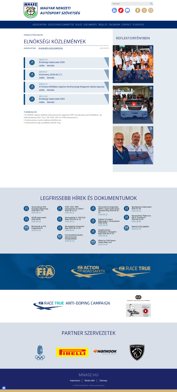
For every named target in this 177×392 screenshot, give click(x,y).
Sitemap (103, 380)
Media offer (90, 380)
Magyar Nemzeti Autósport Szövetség (60, 10)
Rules (79, 24)
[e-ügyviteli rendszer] (120, 10)
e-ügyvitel (138, 24)
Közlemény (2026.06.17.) (50, 74)
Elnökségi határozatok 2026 (52, 62)
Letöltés (42, 65)
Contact (126, 24)
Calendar (114, 24)
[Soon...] (127, 10)
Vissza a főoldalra (33, 35)
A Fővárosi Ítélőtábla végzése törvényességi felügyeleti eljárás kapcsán (71, 87)
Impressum (75, 380)
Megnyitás (50, 65)
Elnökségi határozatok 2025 (52, 99)
